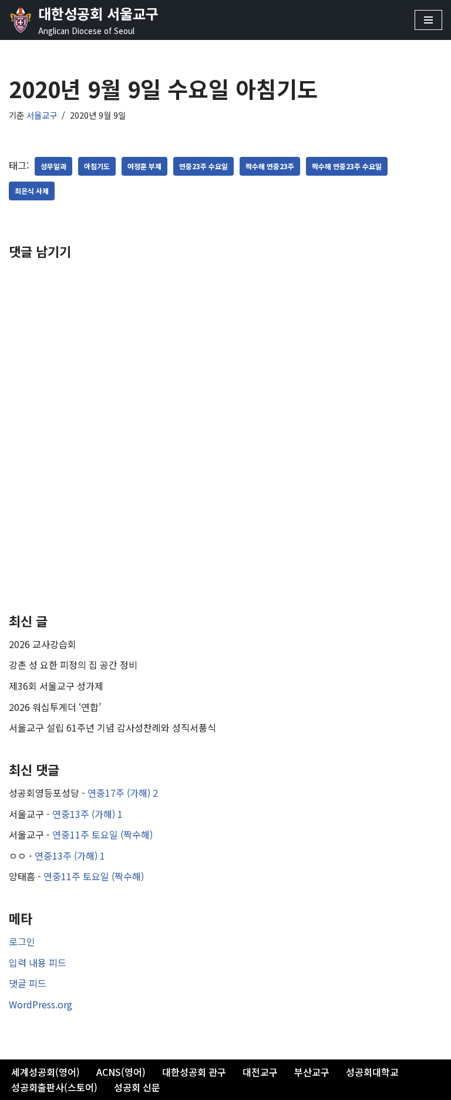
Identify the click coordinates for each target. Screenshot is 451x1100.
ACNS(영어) (121, 1072)
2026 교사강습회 (42, 644)
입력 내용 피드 (37, 962)
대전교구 (260, 1072)
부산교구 (311, 1072)
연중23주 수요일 (203, 166)
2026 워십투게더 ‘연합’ (55, 707)
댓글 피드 (27, 983)
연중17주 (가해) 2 (122, 793)
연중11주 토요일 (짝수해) (102, 834)
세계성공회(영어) (45, 1072)
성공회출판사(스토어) (54, 1087)
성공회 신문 (137, 1087)
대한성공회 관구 (194, 1072)
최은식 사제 (32, 191)
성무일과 (53, 166)
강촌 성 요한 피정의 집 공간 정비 (73, 665)
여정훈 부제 (144, 166)
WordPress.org (40, 1004)
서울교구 (41, 115)
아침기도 (97, 166)
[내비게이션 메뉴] (428, 20)
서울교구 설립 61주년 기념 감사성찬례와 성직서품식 (112, 727)
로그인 (22, 941)
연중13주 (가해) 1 (87, 814)
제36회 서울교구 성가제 (56, 686)
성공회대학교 (372, 1072)
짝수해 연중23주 (269, 166)
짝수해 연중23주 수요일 (347, 166)
